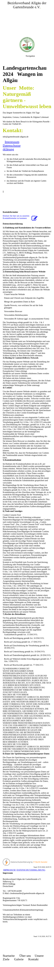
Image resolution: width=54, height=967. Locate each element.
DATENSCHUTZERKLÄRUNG (31, 870)
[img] (27, 18)
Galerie (19, 959)
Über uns (25, 955)
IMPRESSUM (9, 870)
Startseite (9, 955)
